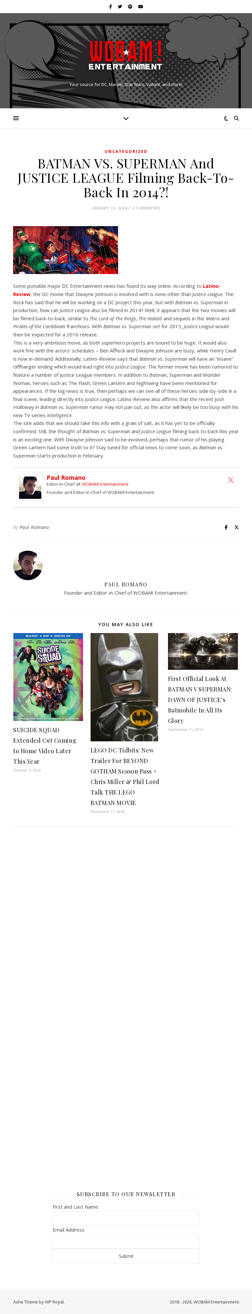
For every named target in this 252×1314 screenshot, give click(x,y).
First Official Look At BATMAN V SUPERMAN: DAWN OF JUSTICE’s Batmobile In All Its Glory (200, 700)
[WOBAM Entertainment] (126, 55)
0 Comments (146, 207)
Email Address (68, 1229)
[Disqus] (126, 919)
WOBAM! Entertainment (105, 484)
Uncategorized (126, 151)
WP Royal (54, 1302)
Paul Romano (66, 477)
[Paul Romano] (32, 488)
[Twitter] (231, 480)
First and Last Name (75, 1206)
